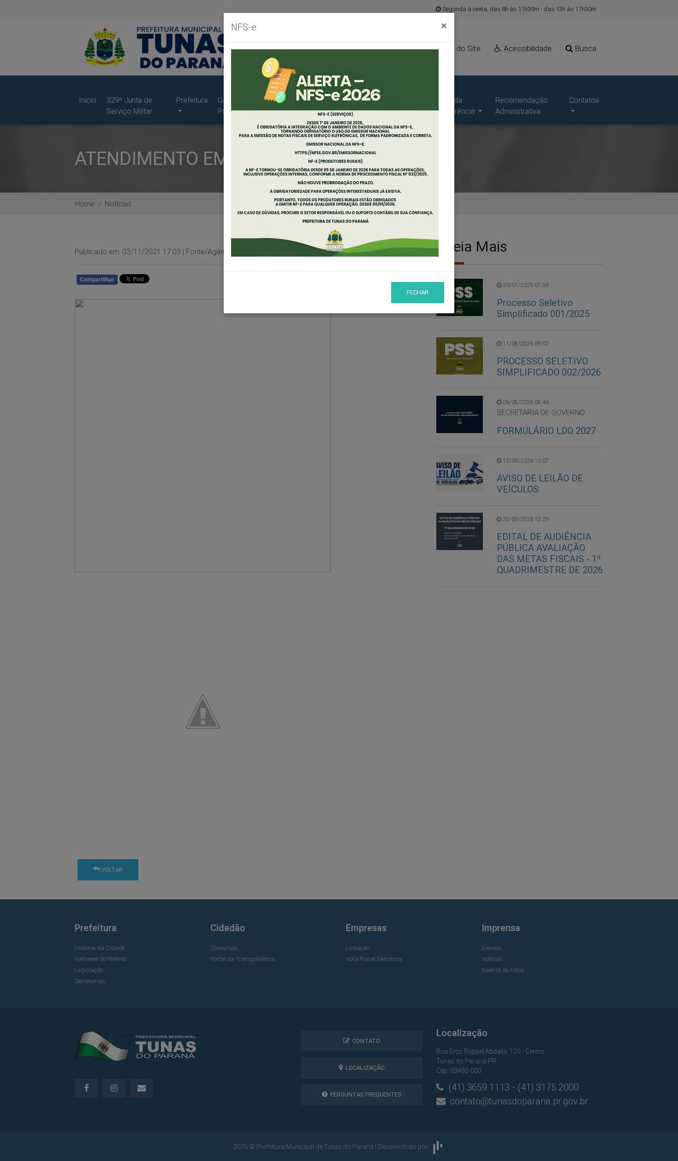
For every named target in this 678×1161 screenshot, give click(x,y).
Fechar (417, 292)
